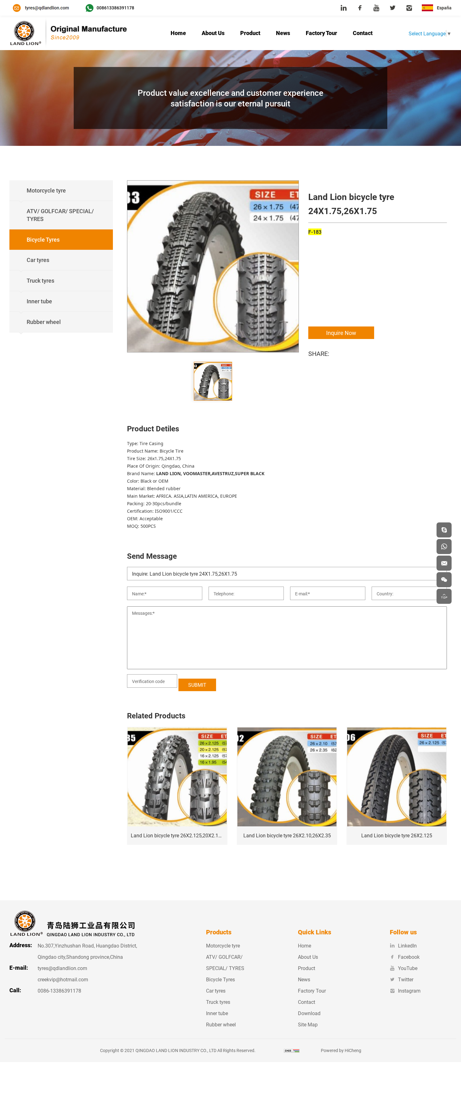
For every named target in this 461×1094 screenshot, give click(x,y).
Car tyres (215, 990)
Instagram (409, 990)
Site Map (308, 1024)
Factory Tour (321, 33)
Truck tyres (218, 1002)
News (283, 33)
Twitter (405, 979)
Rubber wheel (221, 1024)
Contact (363, 33)
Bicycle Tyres (220, 979)
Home (178, 33)
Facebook (409, 956)
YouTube (407, 968)
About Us (213, 33)
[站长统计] (291, 1050)
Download (309, 1013)
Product (250, 33)
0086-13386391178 (59, 990)
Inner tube (217, 1013)
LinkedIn (407, 945)
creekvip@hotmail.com (63, 979)
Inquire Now (341, 332)
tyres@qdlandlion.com (62, 968)
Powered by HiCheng (341, 1050)
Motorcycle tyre (223, 945)
